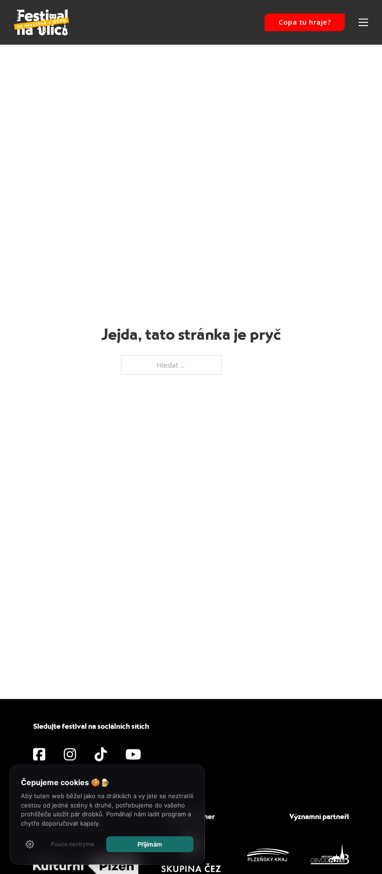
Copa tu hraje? (305, 22)
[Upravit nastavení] (30, 844)
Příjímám (149, 844)
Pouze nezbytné (72, 843)
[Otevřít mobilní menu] (363, 22)
